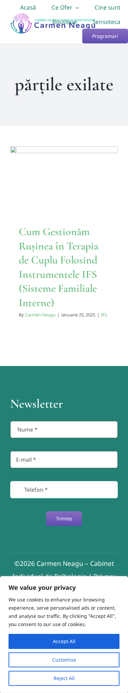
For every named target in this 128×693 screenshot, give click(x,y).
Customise (64, 659)
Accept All (64, 641)
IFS (104, 315)
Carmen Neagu (40, 315)
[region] (64, 634)
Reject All (64, 678)
